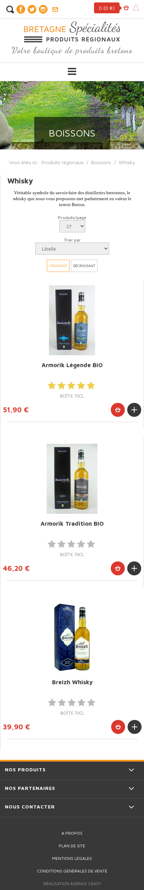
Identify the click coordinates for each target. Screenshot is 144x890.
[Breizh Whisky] (72, 637)
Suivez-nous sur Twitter (31, 9)
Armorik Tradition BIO (72, 523)
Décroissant (84, 266)
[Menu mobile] (72, 71)
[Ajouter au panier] (118, 410)
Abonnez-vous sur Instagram (43, 9)
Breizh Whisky (72, 682)
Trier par (72, 240)
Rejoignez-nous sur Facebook (20, 9)
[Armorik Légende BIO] (72, 320)
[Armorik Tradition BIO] (72, 479)
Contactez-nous (55, 9)
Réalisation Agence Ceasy (72, 883)
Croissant (58, 266)
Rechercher (10, 9)
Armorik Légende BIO (72, 365)
